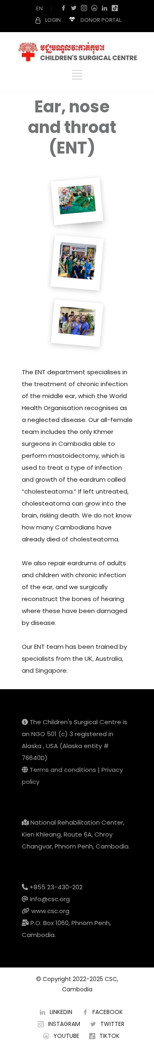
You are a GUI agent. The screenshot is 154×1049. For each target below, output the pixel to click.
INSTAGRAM (64, 1024)
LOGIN (53, 20)
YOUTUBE (66, 1036)
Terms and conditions (63, 769)
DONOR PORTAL (100, 20)
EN (39, 8)
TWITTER (112, 1024)
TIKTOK (109, 1036)
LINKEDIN (61, 1012)
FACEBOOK (107, 1012)
